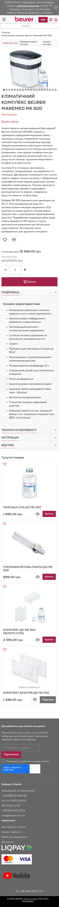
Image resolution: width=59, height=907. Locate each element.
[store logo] (24, 19)
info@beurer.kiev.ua (13, 815)
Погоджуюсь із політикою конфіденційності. (28, 761)
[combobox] (29, 26)
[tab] (29, 292)
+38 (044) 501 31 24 (13, 810)
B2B (43, 19)
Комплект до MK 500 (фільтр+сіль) (19, 631)
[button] (50, 19)
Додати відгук (10, 121)
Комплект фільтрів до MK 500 (26, 692)
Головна (6, 32)
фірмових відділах (28, 5)
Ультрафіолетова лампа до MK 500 (27, 568)
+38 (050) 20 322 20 (14, 795)
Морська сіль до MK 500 (22, 507)
